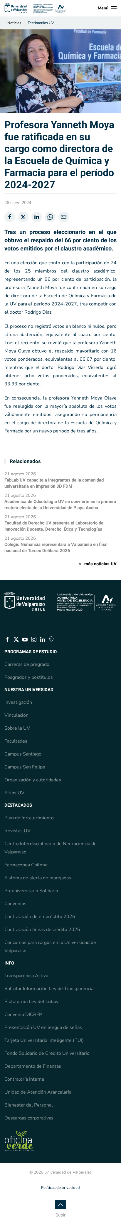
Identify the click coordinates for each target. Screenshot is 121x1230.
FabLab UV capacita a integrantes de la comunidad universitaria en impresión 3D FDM (54, 483)
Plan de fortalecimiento (29, 818)
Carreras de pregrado (26, 664)
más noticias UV (100, 564)
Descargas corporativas (28, 1118)
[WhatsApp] (50, 217)
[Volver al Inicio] (35, 8)
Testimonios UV (41, 23)
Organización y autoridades (32, 780)
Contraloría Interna (24, 1079)
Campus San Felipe (24, 767)
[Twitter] (23, 217)
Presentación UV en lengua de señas (43, 1027)
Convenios (15, 903)
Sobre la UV (17, 728)
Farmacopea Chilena (25, 865)
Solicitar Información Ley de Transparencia (48, 988)
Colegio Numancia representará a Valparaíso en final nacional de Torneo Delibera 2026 (55, 547)
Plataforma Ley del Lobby (31, 1001)
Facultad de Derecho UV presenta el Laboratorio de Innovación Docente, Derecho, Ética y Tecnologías (53, 526)
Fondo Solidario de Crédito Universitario (47, 1053)
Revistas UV (17, 831)
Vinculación (16, 715)
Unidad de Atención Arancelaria (37, 1092)
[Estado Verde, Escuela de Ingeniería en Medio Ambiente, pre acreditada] (19, 1140)
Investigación (18, 702)
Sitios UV (14, 793)
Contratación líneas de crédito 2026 (42, 929)
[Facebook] (9, 217)
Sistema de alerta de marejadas (37, 878)
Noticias (14, 23)
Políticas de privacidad (60, 1187)
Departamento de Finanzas (32, 1066)
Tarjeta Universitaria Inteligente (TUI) (44, 1040)
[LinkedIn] (36, 217)
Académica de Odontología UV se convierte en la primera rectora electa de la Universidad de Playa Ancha (60, 504)
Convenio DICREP (23, 1014)
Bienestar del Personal (28, 1105)
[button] (107, 8)
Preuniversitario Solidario (31, 891)
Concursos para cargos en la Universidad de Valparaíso (50, 946)
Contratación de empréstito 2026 (39, 916)
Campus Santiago (22, 754)
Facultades (15, 741)
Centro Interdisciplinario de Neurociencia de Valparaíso (50, 847)
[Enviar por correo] (63, 217)
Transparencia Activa (26, 975)
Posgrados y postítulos (28, 677)
